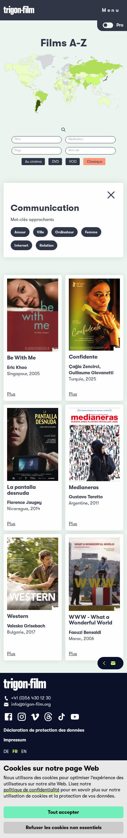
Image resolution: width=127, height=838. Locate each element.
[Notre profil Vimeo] (35, 717)
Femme (91, 232)
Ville (40, 232)
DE (6, 751)
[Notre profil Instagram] (22, 717)
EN (24, 751)
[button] (90, 84)
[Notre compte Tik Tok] (61, 717)
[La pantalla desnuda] (32, 444)
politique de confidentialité (31, 790)
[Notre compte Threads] (48, 717)
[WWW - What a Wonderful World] (94, 574)
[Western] (32, 574)
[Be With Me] (32, 315)
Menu (111, 11)
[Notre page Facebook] (8, 717)
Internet (21, 245)
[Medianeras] (94, 444)
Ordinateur (64, 232)
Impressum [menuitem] (15, 739)
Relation (46, 245)
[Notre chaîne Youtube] (75, 717)
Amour (20, 232)
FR (15, 751)
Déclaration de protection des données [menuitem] (44, 730)
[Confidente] (94, 315)
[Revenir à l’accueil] (49, 10)
